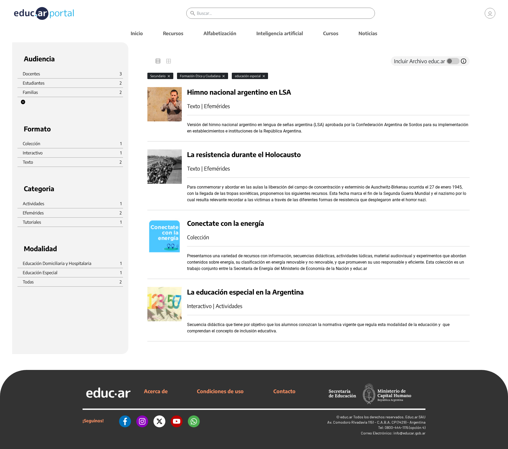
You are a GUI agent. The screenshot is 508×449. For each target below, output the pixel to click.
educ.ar (346, 417)
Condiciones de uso (220, 391)
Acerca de (156, 391)
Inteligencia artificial (279, 33)
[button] (23, 102)
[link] (490, 13)
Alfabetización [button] (219, 33)
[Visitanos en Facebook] (125, 420)
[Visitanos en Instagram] (142, 420)
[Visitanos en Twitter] (159, 420)
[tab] (158, 61)
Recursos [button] (173, 33)
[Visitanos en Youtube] (177, 420)
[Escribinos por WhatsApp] (194, 420)
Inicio (137, 33)
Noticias (368, 33)
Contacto (284, 391)
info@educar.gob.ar (409, 433)
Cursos (330, 33)
